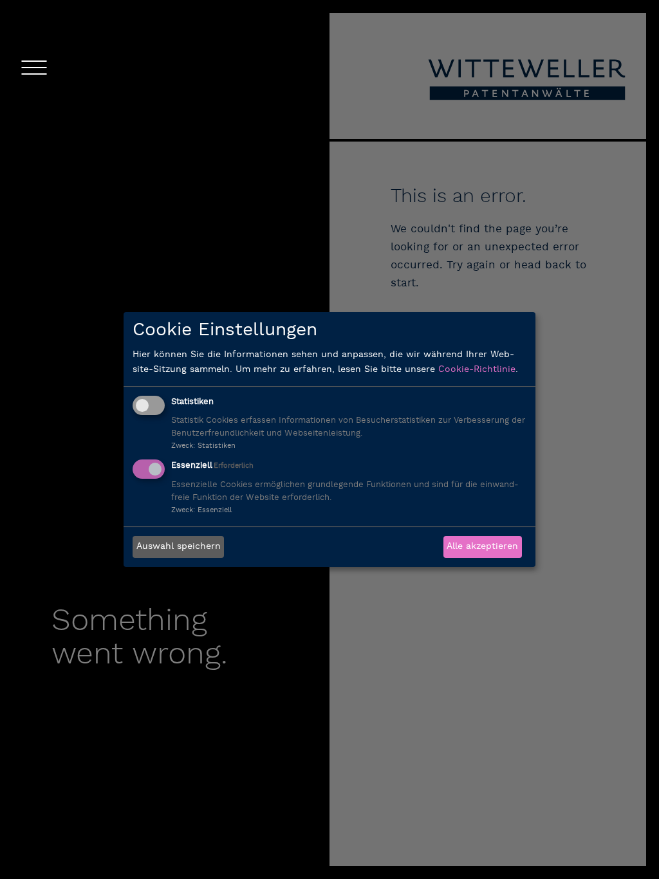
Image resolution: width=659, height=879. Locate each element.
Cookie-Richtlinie (476, 370)
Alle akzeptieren (482, 547)
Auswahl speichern (178, 547)
